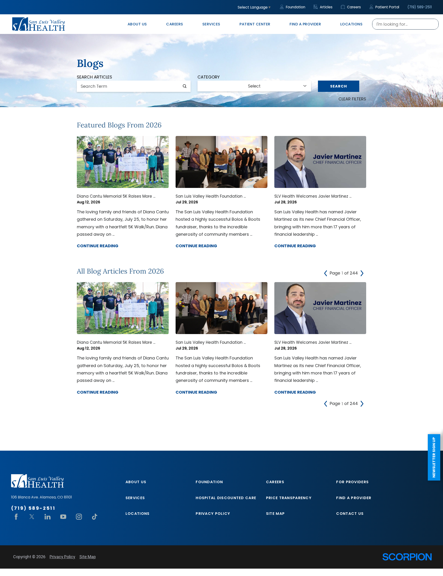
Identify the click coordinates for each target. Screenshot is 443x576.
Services (135, 498)
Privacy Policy (213, 513)
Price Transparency (288, 498)
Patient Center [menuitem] (254, 24)
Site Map (275, 513)
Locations (138, 513)
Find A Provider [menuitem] (305, 24)
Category (209, 77)
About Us (136, 482)
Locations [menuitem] (351, 24)
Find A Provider (353, 498)
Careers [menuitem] (174, 24)
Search (338, 86)
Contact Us (350, 513)
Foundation (295, 7)
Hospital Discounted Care (226, 498)
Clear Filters (352, 99)
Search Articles (94, 77)
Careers (353, 7)
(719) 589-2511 (419, 7)
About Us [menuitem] (137, 24)
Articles (325, 7)
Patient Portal (386, 7)
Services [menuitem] (211, 24)
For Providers (352, 482)
